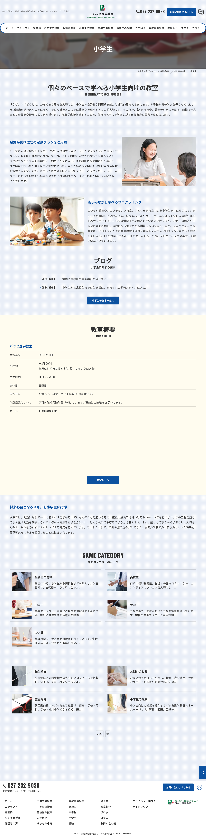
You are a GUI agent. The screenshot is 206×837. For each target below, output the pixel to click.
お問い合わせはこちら (181, 11)
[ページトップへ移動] (199, 787)
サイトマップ (140, 806)
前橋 (100, 734)
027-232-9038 (46, 355)
